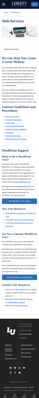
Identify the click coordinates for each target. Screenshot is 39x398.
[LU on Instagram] (11, 373)
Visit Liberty (8, 355)
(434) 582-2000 (26, 330)
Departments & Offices (28, 349)
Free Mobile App (26, 357)
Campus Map (10, 123)
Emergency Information (8, 350)
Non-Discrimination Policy (20, 387)
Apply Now (8, 345)
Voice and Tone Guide (12, 136)
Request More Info (11, 359)
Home (6, 12)
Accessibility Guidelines (13, 120)
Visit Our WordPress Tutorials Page (19, 277)
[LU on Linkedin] (11, 368)
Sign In (35, 4)
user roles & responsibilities (24, 220)
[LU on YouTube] (25, 368)
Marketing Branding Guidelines (16, 129)
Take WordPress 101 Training (19, 201)
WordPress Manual (21, 306)
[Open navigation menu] (3, 4)
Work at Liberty (25, 353)
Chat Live (24, 338)
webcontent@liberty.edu (22, 182)
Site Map (31, 387)
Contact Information (25, 334)
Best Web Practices (12, 117)
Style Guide (9, 133)
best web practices (17, 223)
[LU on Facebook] (16, 368)
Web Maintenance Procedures (15, 139)
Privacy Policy (8, 387)
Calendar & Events (26, 345)
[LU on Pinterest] (16, 373)
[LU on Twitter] (20, 368)
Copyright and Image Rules (14, 126)
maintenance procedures (16, 302)
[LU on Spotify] (20, 373)
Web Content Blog (21, 290)
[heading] (20, 49)
